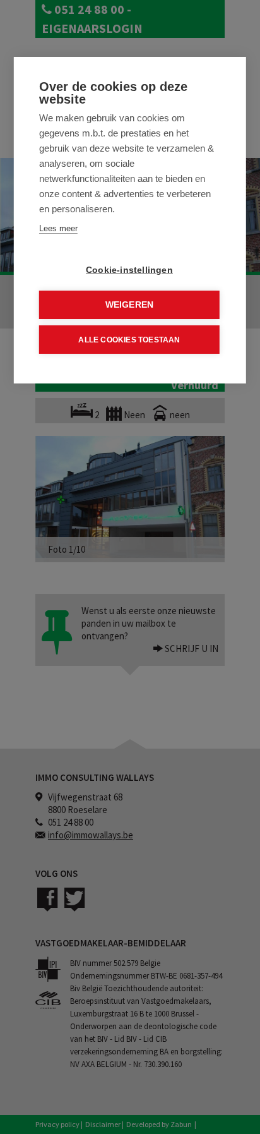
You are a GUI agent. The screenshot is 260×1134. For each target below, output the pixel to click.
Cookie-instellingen (129, 270)
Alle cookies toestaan (129, 339)
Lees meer (58, 228)
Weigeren (129, 305)
